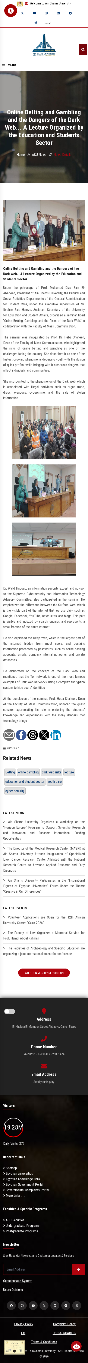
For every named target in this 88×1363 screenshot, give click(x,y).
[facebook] (11, 1305)
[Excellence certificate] (14, 1347)
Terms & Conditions (44, 1342)
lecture (69, 772)
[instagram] (46, 13)
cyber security (15, 791)
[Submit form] (78, 1269)
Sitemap (11, 1168)
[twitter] (22, 13)
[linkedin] (58, 13)
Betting (10, 772)
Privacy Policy (23, 1324)
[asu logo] (44, 43)
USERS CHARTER (64, 1333)
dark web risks (51, 772)
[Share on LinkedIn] (55, 735)
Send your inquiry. (44, 1082)
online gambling (28, 772)
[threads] (35, 22)
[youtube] (34, 13)
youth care (55, 782)
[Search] (83, 49)
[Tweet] (44, 735)
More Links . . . (15, 1196)
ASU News (39, 155)
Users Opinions (13, 1290)
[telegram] (70, 13)
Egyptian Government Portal (24, 1185)
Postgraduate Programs (21, 1231)
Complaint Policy (64, 1324)
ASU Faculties (14, 1220)
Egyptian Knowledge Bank (22, 1179)
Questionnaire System (17, 1281)
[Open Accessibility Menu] (10, 10)
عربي (47, 22)
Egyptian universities (19, 1173)
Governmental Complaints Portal (27, 1190)
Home (21, 155)
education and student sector (24, 782)
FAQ (23, 1333)
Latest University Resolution (44, 973)
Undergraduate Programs (22, 1226)
